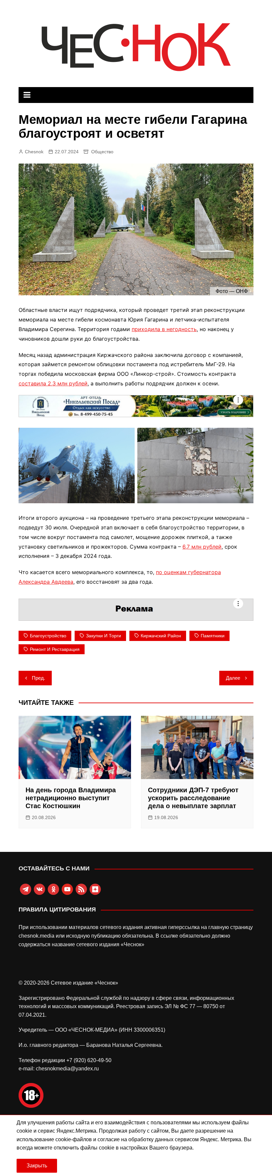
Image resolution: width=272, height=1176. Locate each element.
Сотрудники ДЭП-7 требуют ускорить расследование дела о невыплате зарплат (193, 797)
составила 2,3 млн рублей (53, 383)
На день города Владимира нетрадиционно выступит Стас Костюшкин (71, 797)
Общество (102, 151)
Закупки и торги (103, 635)
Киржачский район (161, 635)
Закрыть (37, 1165)
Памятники (213, 635)
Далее (233, 678)
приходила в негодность (164, 329)
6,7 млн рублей (202, 546)
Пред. (38, 678)
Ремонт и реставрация (55, 649)
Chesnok (34, 151)
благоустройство (48, 635)
